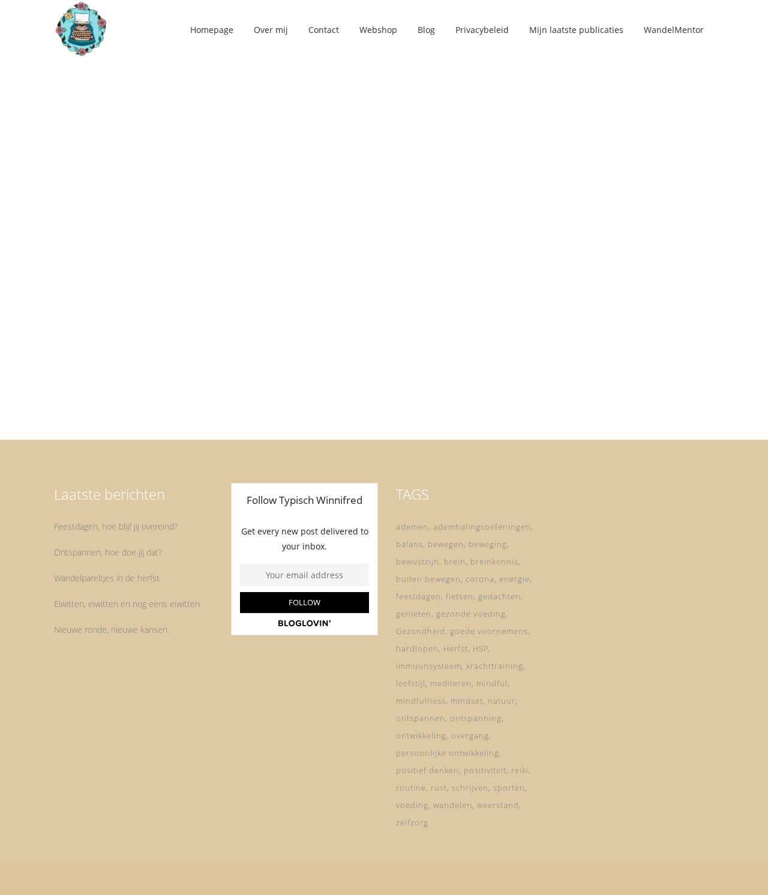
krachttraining (494, 665)
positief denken (427, 770)
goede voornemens (489, 631)
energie (514, 578)
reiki (520, 770)
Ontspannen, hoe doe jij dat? (108, 552)
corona (480, 578)
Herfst (455, 648)
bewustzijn (417, 561)
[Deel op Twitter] (150, 395)
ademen (412, 526)
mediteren (451, 683)
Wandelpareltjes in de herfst (107, 578)
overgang (470, 735)
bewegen (446, 544)
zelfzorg (412, 822)
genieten (413, 613)
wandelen (452, 805)
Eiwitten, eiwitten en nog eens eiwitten (127, 603)
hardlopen (417, 648)
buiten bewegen (428, 578)
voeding (412, 805)
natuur (501, 700)
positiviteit (485, 770)
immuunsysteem (428, 665)
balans (409, 544)
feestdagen (418, 596)
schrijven (470, 787)
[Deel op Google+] (165, 395)
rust (439, 787)
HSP (480, 648)
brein (455, 561)
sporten (509, 787)
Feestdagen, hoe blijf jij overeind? (116, 526)
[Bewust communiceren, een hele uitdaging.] (157, 139)
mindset (467, 700)
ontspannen (420, 718)
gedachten (499, 596)
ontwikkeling (421, 735)
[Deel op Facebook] (137, 395)
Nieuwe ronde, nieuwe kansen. (111, 629)
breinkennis (494, 561)
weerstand (498, 805)
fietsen (459, 596)
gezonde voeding (471, 613)
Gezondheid (420, 631)
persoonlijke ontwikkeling (447, 752)
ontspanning (476, 718)
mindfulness (421, 700)
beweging (488, 544)
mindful (492, 683)
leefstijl (410, 683)
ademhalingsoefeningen (482, 526)
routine (411, 787)
